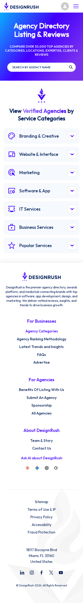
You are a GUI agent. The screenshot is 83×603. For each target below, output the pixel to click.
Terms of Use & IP (41, 509)
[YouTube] (61, 573)
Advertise (41, 362)
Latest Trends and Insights (41, 347)
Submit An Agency (42, 397)
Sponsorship (41, 405)
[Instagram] (32, 573)
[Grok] (56, 468)
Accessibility (41, 525)
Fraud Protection (41, 532)
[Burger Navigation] (76, 6)
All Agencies (41, 413)
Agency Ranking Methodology (41, 339)
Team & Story (41, 440)
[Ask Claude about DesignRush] (27, 468)
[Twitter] (51, 573)
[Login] (65, 6)
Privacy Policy (41, 517)
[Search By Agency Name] (71, 67)
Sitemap (41, 502)
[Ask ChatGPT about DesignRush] (47, 468)
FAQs (41, 354)
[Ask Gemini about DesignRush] (37, 468)
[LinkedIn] (22, 573)
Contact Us (41, 448)
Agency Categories (41, 331)
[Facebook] (41, 573)
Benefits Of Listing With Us (41, 390)
